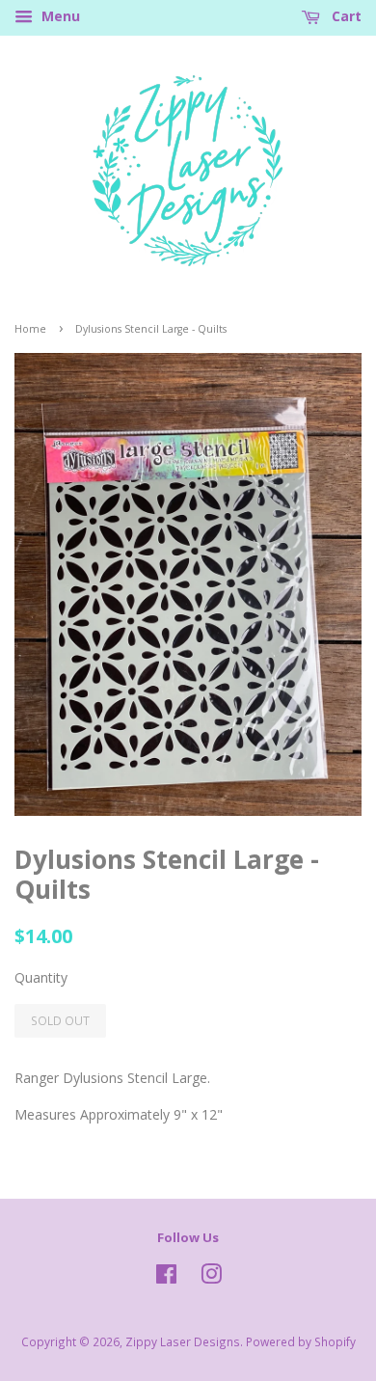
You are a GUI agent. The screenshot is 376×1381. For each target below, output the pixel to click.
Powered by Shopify (301, 1341)
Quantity (40, 977)
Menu (59, 16)
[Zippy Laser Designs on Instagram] (211, 1278)
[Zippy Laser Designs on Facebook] (166, 1278)
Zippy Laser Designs (182, 1341)
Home (30, 329)
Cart (345, 16)
